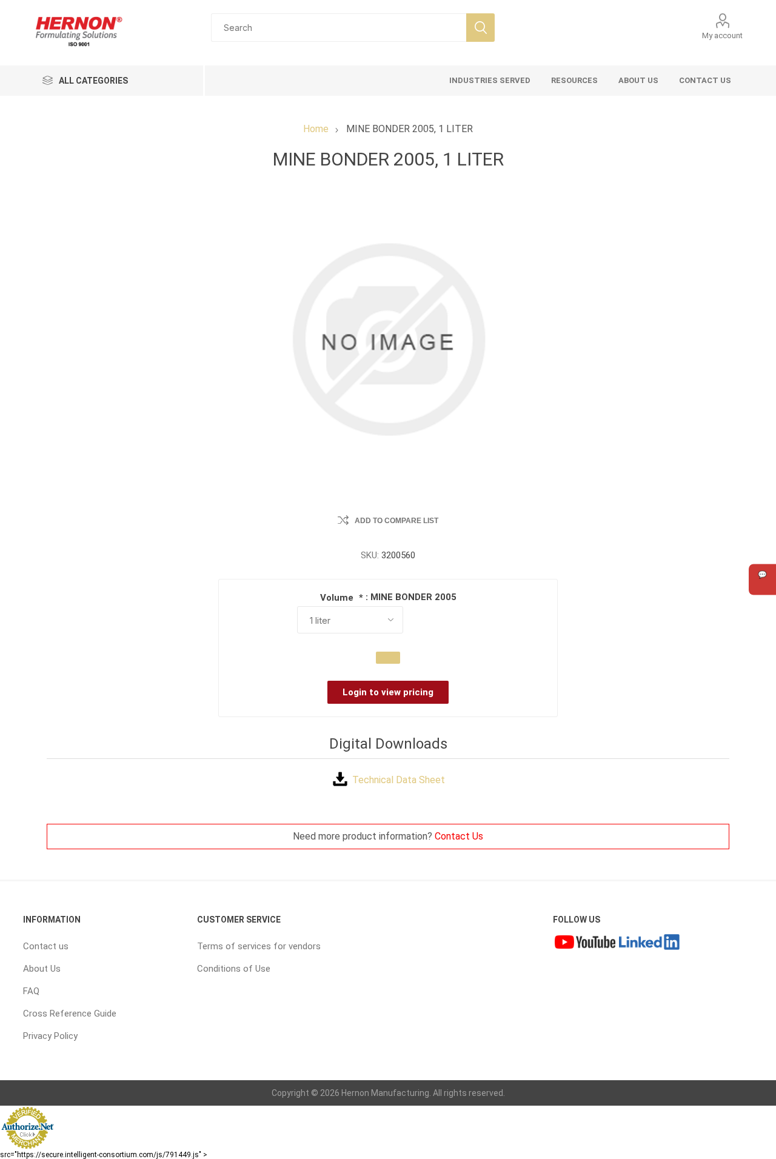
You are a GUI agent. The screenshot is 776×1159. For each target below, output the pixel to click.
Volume (338, 597)
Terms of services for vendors (259, 946)
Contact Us (459, 836)
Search (480, 27)
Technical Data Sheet (398, 780)
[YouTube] (585, 943)
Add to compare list (396, 520)
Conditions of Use (233, 968)
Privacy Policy (50, 1035)
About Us (42, 968)
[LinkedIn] (649, 943)
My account (722, 35)
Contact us (46, 946)
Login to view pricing (388, 692)
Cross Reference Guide (69, 1013)
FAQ (31, 991)
